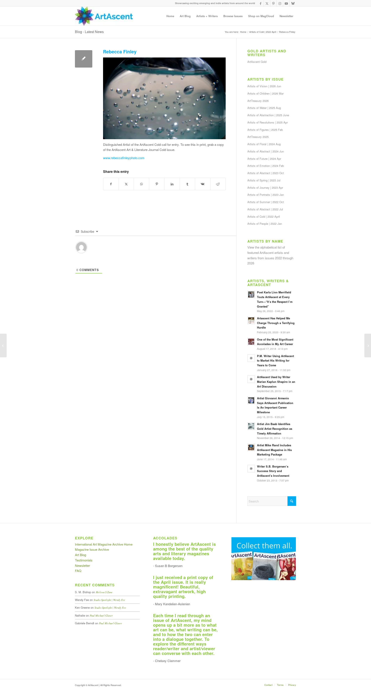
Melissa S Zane (104, 592)
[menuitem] (170, 16)
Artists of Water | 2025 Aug (264, 108)
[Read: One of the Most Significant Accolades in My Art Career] (251, 342)
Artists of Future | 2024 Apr (264, 159)
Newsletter (82, 565)
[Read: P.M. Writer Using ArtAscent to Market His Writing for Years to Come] (251, 358)
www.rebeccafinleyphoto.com (123, 157)
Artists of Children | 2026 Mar (265, 93)
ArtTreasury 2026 (258, 101)
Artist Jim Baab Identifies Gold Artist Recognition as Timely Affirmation (274, 428)
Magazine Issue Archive (92, 549)
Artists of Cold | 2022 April (263, 216)
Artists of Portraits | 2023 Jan (265, 195)
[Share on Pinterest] (156, 184)
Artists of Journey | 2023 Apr (265, 188)
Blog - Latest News (89, 31)
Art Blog (80, 554)
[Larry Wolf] (3, 345)
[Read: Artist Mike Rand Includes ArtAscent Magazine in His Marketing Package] (251, 447)
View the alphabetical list (264, 247)
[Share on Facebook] (111, 184)
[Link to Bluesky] (293, 3)
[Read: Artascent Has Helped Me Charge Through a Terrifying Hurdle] (251, 320)
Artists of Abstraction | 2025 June (268, 115)
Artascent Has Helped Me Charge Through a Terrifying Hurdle (276, 322)
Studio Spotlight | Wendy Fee (109, 600)
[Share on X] (126, 184)
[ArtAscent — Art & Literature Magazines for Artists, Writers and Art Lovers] (104, 16)
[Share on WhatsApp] (141, 184)
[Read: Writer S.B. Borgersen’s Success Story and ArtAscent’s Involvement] (251, 468)
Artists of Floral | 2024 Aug (264, 144)
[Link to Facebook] (260, 3)
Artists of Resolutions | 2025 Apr (267, 122)
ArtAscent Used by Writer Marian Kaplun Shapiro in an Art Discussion (276, 381)
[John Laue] (367, 345)
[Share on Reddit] (217, 184)
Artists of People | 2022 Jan (264, 224)
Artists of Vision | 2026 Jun (264, 86)
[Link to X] (267, 3)
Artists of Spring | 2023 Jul (263, 180)
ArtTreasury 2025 (258, 137)
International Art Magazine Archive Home (103, 544)
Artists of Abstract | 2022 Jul (265, 209)
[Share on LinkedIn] (171, 184)
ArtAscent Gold (256, 62)
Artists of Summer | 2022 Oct (265, 202)
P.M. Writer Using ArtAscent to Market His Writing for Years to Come (275, 360)
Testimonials (84, 560)
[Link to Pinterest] (273, 3)
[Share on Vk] (202, 184)
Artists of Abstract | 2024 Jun (265, 151)
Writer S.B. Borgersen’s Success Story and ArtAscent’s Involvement (273, 471)
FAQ (78, 570)
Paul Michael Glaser (101, 615)
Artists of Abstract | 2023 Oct (265, 173)
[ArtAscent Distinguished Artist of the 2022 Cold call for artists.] (83, 59)
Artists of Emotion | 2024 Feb (265, 166)
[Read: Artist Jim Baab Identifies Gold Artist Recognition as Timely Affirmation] (251, 426)
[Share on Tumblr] (187, 184)
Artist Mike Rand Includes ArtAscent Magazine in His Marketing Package (274, 449)
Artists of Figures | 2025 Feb (265, 130)
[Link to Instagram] (280, 3)
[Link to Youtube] (286, 3)
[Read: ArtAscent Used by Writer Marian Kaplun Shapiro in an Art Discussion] (251, 379)
